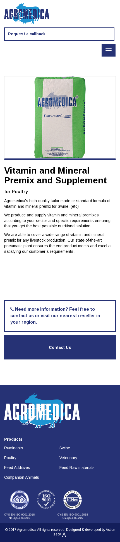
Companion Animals (21, 477)
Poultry (10, 457)
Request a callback (26, 34)
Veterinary (68, 457)
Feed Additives (17, 467)
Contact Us (60, 347)
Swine (64, 448)
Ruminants (13, 448)
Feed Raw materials (77, 467)
